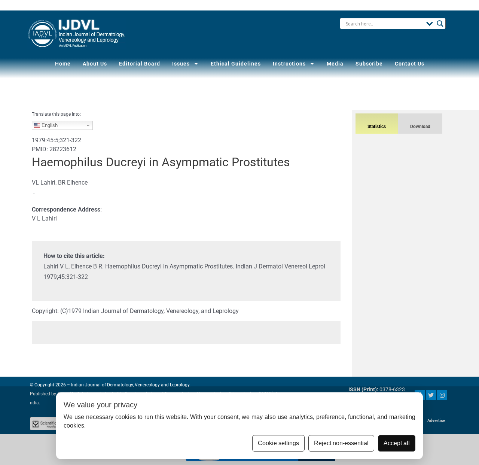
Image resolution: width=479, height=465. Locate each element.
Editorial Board (139, 64)
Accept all (397, 443)
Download (420, 126)
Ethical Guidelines (236, 64)
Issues (181, 64)
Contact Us (409, 64)
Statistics (376, 126)
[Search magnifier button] (440, 23)
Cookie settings (278, 443)
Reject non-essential (341, 443)
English (49, 125)
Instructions (289, 64)
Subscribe (369, 64)
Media (335, 64)
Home (63, 64)
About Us (95, 64)
